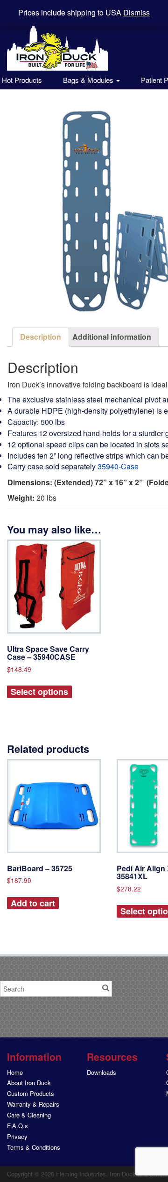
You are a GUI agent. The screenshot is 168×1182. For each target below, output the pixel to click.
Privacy (17, 1136)
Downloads (101, 1072)
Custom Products (30, 1093)
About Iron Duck (29, 1082)
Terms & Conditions (33, 1147)
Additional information (111, 336)
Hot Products (21, 80)
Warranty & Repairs (33, 1104)
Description (40, 336)
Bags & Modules (89, 80)
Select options (39, 692)
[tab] (40, 337)
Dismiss (136, 12)
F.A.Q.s (17, 1125)
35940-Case (118, 466)
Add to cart (33, 903)
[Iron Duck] (57, 40)
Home (15, 1072)
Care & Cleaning (29, 1114)
